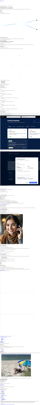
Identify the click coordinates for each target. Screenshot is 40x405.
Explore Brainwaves (2, 351)
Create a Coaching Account (3, 399)
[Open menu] (0, 1)
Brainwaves (2, 394)
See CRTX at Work (2, 12)
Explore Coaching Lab (2, 250)
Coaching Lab (2, 392)
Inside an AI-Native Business (3, 395)
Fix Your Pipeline (1, 382)
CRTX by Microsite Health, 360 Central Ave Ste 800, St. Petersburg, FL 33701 (7, 404)
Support (2, 400)
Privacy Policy (2, 403)
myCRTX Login (2, 398)
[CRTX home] (1, 0)
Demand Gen (2, 391)
